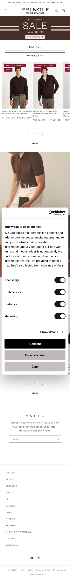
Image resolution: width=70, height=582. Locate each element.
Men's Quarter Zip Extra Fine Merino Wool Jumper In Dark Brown (45, 113)
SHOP (35, 143)
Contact (11, 492)
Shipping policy (59, 570)
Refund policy (12, 570)
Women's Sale (35, 55)
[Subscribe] (58, 439)
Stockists (11, 486)
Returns (10, 525)
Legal (9, 512)
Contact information (36, 574)
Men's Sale (35, 47)
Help (8, 499)
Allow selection (35, 355)
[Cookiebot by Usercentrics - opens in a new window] (49, 213)
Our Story (12, 473)
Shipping (10, 519)
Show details (49, 332)
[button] (6, 11)
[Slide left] (27, 134)
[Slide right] (42, 134)
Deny (35, 366)
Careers (10, 506)
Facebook (11, 538)
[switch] (60, 292)
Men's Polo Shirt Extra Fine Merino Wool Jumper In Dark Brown (17, 112)
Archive (10, 479)
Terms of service (43, 570)
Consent (35, 343)
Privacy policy (27, 570)
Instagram (12, 545)
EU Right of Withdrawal (19, 532)
